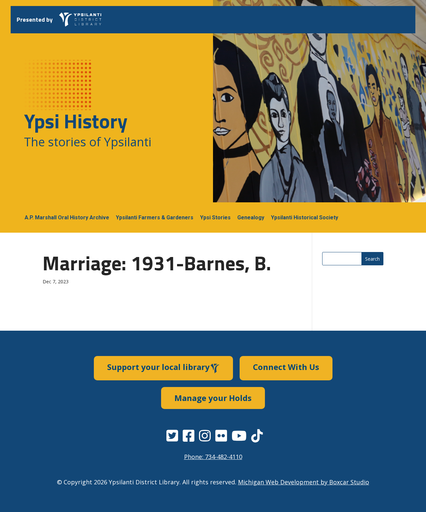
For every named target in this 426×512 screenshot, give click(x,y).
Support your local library (158, 366)
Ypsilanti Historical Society (304, 217)
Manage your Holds (213, 397)
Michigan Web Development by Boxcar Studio (303, 482)
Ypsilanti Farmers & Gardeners (154, 217)
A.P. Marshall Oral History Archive (67, 217)
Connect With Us (286, 366)
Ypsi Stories (215, 217)
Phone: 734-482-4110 (213, 457)
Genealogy (250, 217)
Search (372, 259)
